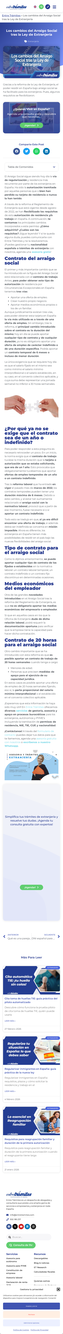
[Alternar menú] (54, 7)
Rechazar (31, 1314)
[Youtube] (21, 1226)
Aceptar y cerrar (31, 1306)
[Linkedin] (27, 1226)
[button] (58, 1289)
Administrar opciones (31, 1323)
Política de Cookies (21, 1330)
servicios (22, 710)
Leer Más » (10, 1021)
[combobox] (28, 1237)
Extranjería (33, 41)
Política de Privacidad (39, 1330)
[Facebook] (9, 1226)
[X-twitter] (15, 1226)
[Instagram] (33, 1226)
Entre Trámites (11, 15)
